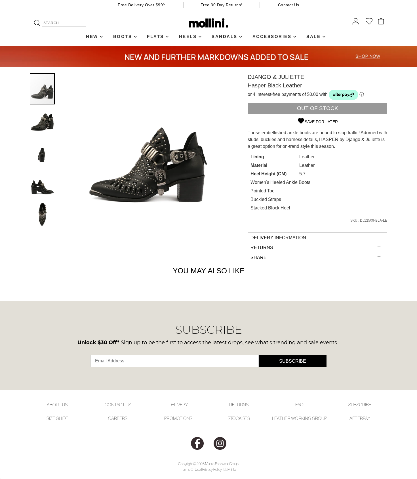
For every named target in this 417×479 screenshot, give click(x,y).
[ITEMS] (381, 21)
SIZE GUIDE (57, 418)
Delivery (178, 404)
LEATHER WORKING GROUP (299, 418)
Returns (238, 404)
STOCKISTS (239, 418)
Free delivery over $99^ (141, 5)
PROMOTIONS (178, 418)
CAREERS (117, 418)
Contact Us (288, 5)
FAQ (299, 404)
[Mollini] (209, 23)
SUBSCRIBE (359, 404)
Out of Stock (317, 108)
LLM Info (230, 469)
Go (37, 23)
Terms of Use (191, 469)
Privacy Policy (212, 469)
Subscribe (292, 361)
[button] (42, 120)
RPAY (365, 418)
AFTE (354, 418)
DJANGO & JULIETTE (276, 77)
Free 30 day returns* (222, 5)
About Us (57, 404)
